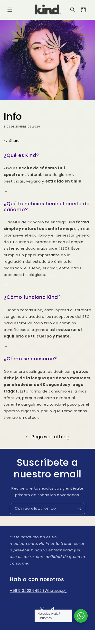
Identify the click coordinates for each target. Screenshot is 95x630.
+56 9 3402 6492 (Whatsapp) (38, 590)
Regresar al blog (50, 437)
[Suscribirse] (79, 508)
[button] (9, 9)
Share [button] (14, 140)
